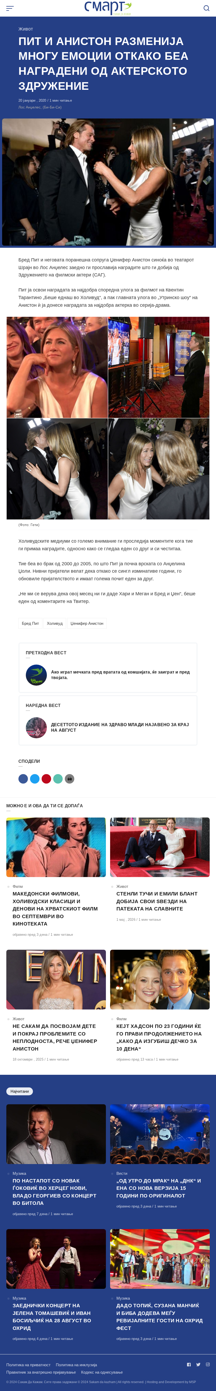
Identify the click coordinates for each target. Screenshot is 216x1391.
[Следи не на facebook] (190, 1364)
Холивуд (55, 623)
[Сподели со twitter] (35, 779)
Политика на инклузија (76, 1365)
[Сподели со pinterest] (46, 779)
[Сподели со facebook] (23, 779)
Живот (25, 29)
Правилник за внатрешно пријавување (41, 1372)
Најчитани (20, 1091)
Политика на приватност (28, 1365)
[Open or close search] (206, 8)
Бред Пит (30, 623)
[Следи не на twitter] (198, 1364)
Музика (19, 1173)
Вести (121, 1173)
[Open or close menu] (10, 8)
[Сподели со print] (69, 779)
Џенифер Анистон (87, 623)
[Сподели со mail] (58, 779)
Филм (18, 886)
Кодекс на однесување (102, 1372)
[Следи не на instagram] (207, 1364)
